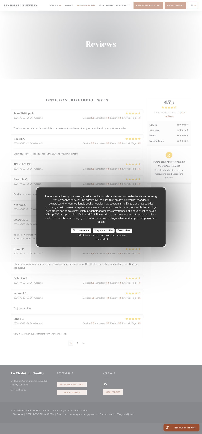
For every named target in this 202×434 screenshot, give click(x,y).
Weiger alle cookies (104, 230)
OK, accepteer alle (81, 230)
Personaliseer (124, 230)
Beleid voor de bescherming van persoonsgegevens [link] (102, 235)
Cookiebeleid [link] (101, 239)
